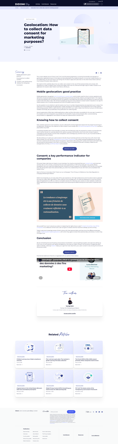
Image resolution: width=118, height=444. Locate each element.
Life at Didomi (36, 433)
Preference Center (53, 420)
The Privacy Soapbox (46, 433)
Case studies (45, 436)
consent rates (89, 163)
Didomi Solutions (26, 440)
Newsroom (44, 438)
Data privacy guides (25, 7)
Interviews (25, 433)
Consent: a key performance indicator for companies (24, 82)
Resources (53, 4)
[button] (100, 1)
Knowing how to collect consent (23, 79)
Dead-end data (26, 431)
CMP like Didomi (55, 143)
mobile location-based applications (50, 232)
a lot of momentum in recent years (63, 96)
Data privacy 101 (36, 438)
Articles (38, 4)
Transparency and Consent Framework (64, 139)
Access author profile (70, 313)
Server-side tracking (46, 431)
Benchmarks (35, 431)
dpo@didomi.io (65, 422)
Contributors (45, 4)
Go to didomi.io (95, 435)
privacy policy (52, 423)
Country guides (26, 436)
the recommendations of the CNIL (87, 126)
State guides (35, 436)
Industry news (36, 440)
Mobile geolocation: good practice (23, 75)
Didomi (54, 245)
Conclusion (20, 85)
